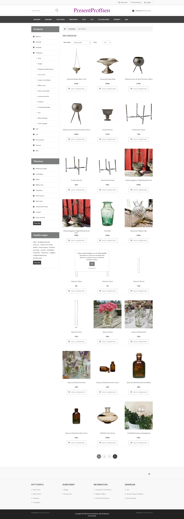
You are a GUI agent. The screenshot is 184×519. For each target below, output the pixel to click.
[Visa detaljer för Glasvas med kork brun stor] (76, 415)
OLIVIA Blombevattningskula (138, 433)
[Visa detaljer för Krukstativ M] (76, 163)
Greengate (39, 174)
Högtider (39, 47)
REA (126, 19)
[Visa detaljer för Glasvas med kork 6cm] (76, 365)
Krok (39, 58)
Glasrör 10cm (76, 281)
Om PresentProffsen (102, 498)
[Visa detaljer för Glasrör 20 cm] (139, 264)
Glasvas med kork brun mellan (139, 382)
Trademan (39, 190)
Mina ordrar (37, 494)
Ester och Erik (40, 217)
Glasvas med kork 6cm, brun (107, 382)
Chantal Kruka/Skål (107, 79)
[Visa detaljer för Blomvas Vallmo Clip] (139, 213)
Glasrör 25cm (76, 332)
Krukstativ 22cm (138, 130)
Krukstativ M (76, 180)
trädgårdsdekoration (40, 255)
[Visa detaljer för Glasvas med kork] (139, 314)
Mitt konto (36, 490)
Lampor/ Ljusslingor (44, 80)
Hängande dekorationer (46, 69)
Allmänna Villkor (100, 494)
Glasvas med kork (139, 332)
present (43, 250)
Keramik (38, 42)
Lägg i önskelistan (76, 72)
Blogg (66, 490)
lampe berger (43, 247)
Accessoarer (40, 140)
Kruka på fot (108, 130)
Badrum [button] (37, 19)
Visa (95, 42)
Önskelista (36, 502)
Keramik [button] (48, 19)
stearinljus (36, 253)
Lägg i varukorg (78, 89)
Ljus (39, 112)
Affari (37, 179)
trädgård (52, 253)
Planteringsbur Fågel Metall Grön (139, 180)
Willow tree (41, 85)
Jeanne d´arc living (46, 245)
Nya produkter (131, 498)
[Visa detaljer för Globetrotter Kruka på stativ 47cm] (76, 112)
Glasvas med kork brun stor (76, 433)
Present (38, 145)
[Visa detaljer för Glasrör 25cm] (76, 314)
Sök (57, 10)
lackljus (35, 247)
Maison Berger (42, 118)
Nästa (115, 456)
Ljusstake (36, 250)
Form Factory (40, 196)
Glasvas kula (108, 332)
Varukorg (36, 498)
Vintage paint (37, 258)
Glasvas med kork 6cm (76, 382)
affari (35, 242)
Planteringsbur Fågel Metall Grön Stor (76, 232)
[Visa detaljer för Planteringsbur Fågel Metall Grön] (139, 163)
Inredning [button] (73, 19)
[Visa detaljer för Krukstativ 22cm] (139, 112)
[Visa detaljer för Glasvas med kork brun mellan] (139, 365)
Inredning (39, 53)
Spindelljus (51, 250)
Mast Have (39, 201)
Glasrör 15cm (107, 281)
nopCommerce (44, 512)
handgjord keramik (44, 242)
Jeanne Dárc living (42, 206)
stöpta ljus (44, 253)
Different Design (41, 168)
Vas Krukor (42, 74)
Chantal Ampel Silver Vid (76, 79)
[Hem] (64, 29)
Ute (37, 134)
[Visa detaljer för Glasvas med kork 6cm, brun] (107, 365)
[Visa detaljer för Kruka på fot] (107, 112)
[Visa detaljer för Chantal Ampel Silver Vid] (76, 61)
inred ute (36, 245)
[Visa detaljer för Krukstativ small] (107, 163)
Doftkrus (41, 102)
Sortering (67, 42)
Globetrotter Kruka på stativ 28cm (139, 79)
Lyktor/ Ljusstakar (44, 91)
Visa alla (37, 223)
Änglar (40, 64)
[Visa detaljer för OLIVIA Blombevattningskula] (139, 415)
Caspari (38, 212)
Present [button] (117, 19)
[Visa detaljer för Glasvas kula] (107, 314)
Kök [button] (84, 19)
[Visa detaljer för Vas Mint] (107, 213)
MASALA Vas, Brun (107, 433)
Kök (37, 129)
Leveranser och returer (103, 490)
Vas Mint (107, 231)
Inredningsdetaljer (44, 107)
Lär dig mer (92, 268)
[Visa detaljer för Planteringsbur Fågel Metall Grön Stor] (76, 213)
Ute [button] (92, 19)
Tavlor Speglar (42, 123)
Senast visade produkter (135, 494)
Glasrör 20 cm (138, 281)
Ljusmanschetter (43, 96)
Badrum (38, 36)
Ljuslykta (52, 247)
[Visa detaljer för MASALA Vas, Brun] (107, 415)
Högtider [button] (60, 19)
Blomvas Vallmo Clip (139, 231)
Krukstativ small (107, 180)
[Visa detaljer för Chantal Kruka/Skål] (107, 61)
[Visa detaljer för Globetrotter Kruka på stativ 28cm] (139, 61)
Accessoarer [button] (103, 19)
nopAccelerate (148, 512)
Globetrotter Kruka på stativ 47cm (76, 130)
